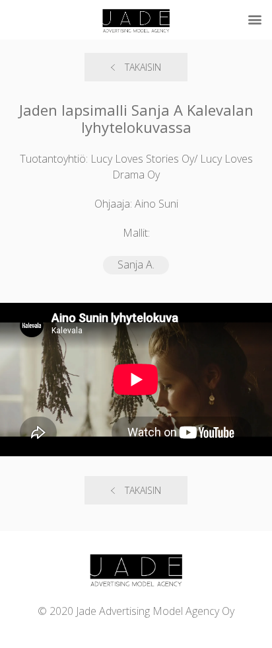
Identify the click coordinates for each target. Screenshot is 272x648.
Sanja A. (136, 264)
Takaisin (143, 67)
